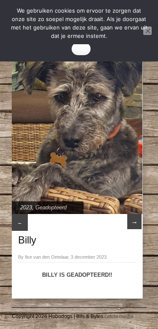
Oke (81, 48)
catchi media (119, 316)
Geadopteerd (51, 207)
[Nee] (147, 31)
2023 (26, 207)
